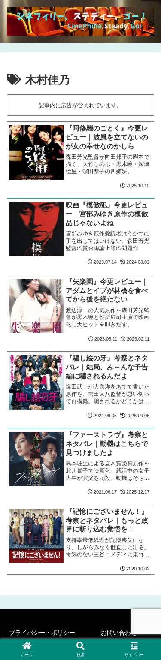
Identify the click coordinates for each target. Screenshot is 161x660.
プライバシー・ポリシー (42, 632)
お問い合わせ (119, 632)
